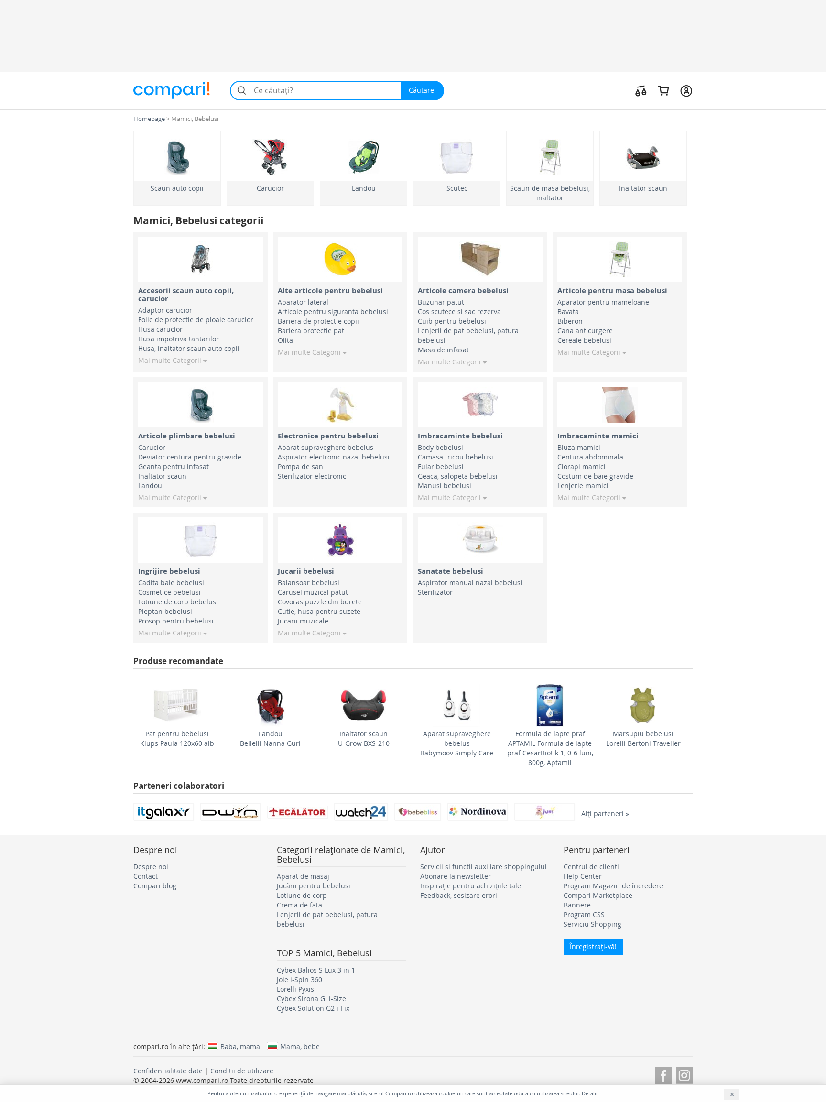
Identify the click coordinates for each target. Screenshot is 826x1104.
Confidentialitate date (168, 1070)
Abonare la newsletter (455, 876)
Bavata (568, 311)
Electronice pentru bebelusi (328, 436)
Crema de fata (299, 904)
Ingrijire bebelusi (169, 571)
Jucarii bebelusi (306, 571)
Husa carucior (160, 329)
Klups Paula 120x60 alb (177, 743)
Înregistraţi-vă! (593, 946)
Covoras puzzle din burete (320, 601)
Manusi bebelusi (444, 485)
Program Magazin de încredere (613, 885)
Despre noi (150, 866)
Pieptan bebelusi (165, 611)
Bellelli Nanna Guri (270, 743)
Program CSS (584, 914)
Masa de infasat (443, 349)
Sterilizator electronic (312, 476)
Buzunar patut (441, 301)
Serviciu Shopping (592, 924)
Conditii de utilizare (241, 1070)
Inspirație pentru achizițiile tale (470, 885)
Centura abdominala (590, 456)
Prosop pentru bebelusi (176, 620)
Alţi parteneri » (605, 813)
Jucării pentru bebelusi (313, 885)
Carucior (270, 188)
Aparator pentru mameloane (603, 301)
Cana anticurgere (585, 330)
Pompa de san (300, 466)
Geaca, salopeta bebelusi (458, 476)
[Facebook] (663, 1074)
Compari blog (154, 885)
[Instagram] (684, 1074)
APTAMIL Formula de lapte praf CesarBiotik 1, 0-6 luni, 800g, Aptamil (550, 753)
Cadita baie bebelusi (171, 582)
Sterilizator (435, 592)
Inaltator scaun (643, 188)
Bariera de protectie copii (318, 321)
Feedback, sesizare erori (458, 895)
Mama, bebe (300, 1046)
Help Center (583, 876)
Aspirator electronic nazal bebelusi (334, 456)
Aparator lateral (303, 301)
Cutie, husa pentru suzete (319, 611)
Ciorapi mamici (581, 466)
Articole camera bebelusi (463, 290)
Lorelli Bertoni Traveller (643, 743)
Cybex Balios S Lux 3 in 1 (316, 969)
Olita (285, 340)
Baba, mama (240, 1046)
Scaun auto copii (177, 188)
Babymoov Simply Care (456, 752)
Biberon (570, 321)
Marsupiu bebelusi (643, 733)
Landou (364, 188)
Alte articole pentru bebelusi (330, 290)
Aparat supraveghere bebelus (325, 447)
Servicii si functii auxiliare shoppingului (483, 866)
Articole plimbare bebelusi (186, 436)
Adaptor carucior (165, 310)
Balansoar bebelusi (308, 582)
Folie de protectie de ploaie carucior (195, 319)
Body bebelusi (440, 447)
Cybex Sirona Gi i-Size (311, 998)
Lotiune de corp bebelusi (178, 601)
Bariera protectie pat (311, 330)
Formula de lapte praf (550, 733)
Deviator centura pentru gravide (189, 456)
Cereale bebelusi (584, 340)
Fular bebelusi (441, 466)
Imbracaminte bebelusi (460, 436)
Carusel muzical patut (313, 592)
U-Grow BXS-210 (364, 743)
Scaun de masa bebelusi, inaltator (550, 193)
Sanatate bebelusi (450, 571)
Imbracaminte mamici (598, 436)
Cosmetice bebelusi (169, 592)
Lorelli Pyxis (295, 989)
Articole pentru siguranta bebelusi (333, 311)
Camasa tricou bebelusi (455, 456)
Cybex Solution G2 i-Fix (313, 1008)
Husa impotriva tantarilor (178, 338)
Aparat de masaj (303, 876)
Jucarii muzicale (303, 620)
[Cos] (663, 90)
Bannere (577, 904)
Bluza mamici (578, 447)
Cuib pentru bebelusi (452, 321)
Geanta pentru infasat (173, 466)
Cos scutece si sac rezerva (459, 311)
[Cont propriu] (686, 90)
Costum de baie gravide (595, 476)
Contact (145, 876)
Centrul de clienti (591, 866)
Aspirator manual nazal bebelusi (470, 582)
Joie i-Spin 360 (299, 979)
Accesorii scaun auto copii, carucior (186, 294)
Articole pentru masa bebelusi (612, 290)
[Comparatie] (641, 90)
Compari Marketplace (598, 895)
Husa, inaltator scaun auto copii (188, 348)
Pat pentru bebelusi (177, 733)
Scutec (456, 188)
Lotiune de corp (302, 895)
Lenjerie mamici (583, 485)
